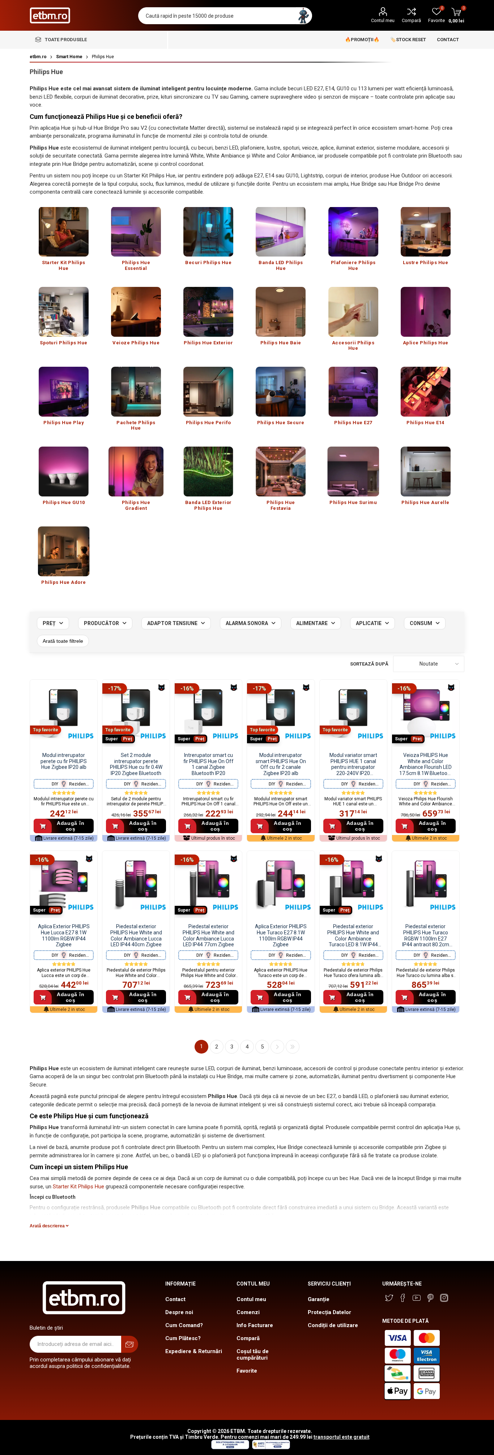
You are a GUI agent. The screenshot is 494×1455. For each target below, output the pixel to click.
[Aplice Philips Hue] (426, 312)
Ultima (292, 1047)
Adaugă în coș (70, 826)
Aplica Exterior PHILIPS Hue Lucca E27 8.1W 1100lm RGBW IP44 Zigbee (64, 935)
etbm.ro (38, 56)
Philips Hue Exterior (208, 342)
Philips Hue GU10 (64, 502)
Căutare (303, 15)
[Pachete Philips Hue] (136, 392)
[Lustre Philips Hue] (426, 232)
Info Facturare (255, 1325)
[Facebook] (403, 1298)
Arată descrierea (48, 1225)
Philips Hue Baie (280, 342)
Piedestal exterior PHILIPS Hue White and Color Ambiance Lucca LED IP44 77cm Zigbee (208, 935)
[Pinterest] (430, 1298)
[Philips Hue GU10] (64, 471)
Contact (175, 1299)
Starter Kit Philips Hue (63, 265)
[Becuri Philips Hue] (208, 232)
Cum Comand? (184, 1325)
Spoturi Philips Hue (64, 342)
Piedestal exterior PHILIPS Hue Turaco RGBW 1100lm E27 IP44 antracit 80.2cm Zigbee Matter (425, 936)
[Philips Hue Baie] (281, 312)
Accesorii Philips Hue (353, 345)
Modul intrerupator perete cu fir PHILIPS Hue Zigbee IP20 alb (64, 761)
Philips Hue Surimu (353, 502)
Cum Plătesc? (183, 1338)
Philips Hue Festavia (281, 505)
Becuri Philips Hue (208, 262)
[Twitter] (389, 1298)
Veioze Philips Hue (135, 342)
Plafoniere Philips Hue (353, 265)
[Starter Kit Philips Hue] (64, 232)
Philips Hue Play (63, 422)
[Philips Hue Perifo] (208, 392)
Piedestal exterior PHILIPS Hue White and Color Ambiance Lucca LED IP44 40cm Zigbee (136, 935)
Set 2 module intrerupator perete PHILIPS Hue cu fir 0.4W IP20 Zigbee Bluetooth (136, 764)
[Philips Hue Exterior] (208, 312)
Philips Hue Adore (63, 582)
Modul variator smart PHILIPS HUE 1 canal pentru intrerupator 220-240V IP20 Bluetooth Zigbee (353, 764)
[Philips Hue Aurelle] (426, 471)
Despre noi (179, 1312)
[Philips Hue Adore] (64, 551)
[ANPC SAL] (270, 1447)
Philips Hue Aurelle (425, 502)
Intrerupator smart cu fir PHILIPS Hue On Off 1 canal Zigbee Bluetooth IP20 (208, 764)
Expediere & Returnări (193, 1351)
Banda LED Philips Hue (281, 265)
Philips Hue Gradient (136, 505)
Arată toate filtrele (63, 641)
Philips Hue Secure (281, 422)
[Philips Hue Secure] (281, 392)
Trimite (129, 1344)
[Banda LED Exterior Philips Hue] (208, 471)
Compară (411, 20)
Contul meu (383, 20)
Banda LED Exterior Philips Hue (208, 505)
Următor (277, 1047)
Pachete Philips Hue (136, 425)
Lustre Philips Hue (425, 262)
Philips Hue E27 (353, 422)
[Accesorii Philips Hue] (353, 312)
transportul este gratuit (342, 1437)
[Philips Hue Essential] (136, 232)
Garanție (318, 1299)
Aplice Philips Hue (425, 342)
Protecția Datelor (329, 1312)
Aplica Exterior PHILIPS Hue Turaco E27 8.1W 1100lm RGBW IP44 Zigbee (281, 935)
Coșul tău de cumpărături (253, 1354)
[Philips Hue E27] (353, 392)
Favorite (247, 1371)
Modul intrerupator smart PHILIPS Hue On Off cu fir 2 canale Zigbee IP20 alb (281, 764)
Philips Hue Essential (136, 265)
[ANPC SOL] (229, 1447)
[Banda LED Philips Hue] (281, 232)
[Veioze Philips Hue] (136, 312)
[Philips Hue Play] (64, 392)
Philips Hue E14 (425, 422)
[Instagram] (444, 1298)
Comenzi (248, 1312)
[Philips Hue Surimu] (353, 471)
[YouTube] (416, 1298)
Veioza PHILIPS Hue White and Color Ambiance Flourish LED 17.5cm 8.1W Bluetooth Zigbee (425, 764)
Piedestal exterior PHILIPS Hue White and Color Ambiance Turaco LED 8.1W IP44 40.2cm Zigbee (353, 936)
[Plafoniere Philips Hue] (353, 232)
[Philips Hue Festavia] (281, 471)
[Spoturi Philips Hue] (64, 312)
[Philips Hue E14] (426, 392)
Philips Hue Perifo (208, 422)
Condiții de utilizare (333, 1325)
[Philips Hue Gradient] (136, 471)
